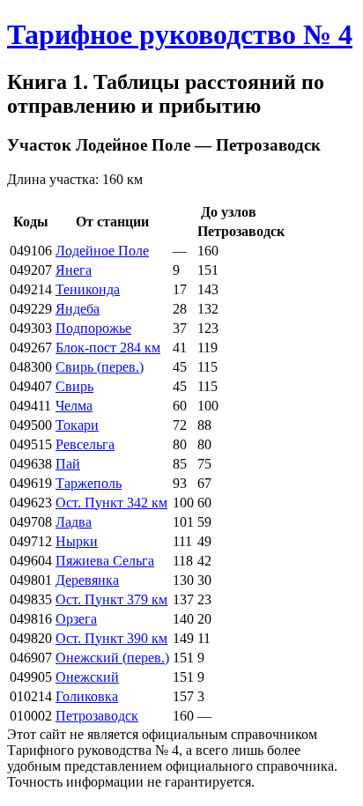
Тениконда (88, 289)
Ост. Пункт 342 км (111, 502)
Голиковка (87, 696)
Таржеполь (89, 483)
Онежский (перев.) (112, 657)
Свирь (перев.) (100, 366)
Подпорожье (93, 328)
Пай (68, 463)
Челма (74, 405)
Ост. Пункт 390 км (111, 638)
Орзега (76, 618)
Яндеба (78, 308)
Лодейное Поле (102, 250)
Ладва (74, 521)
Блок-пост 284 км (108, 347)
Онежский (87, 676)
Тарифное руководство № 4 (179, 34)
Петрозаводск (97, 715)
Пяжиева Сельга (105, 560)
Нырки (77, 541)
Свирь (74, 386)
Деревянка (87, 580)
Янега (74, 270)
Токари (77, 425)
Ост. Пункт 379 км (111, 599)
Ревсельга (85, 444)
